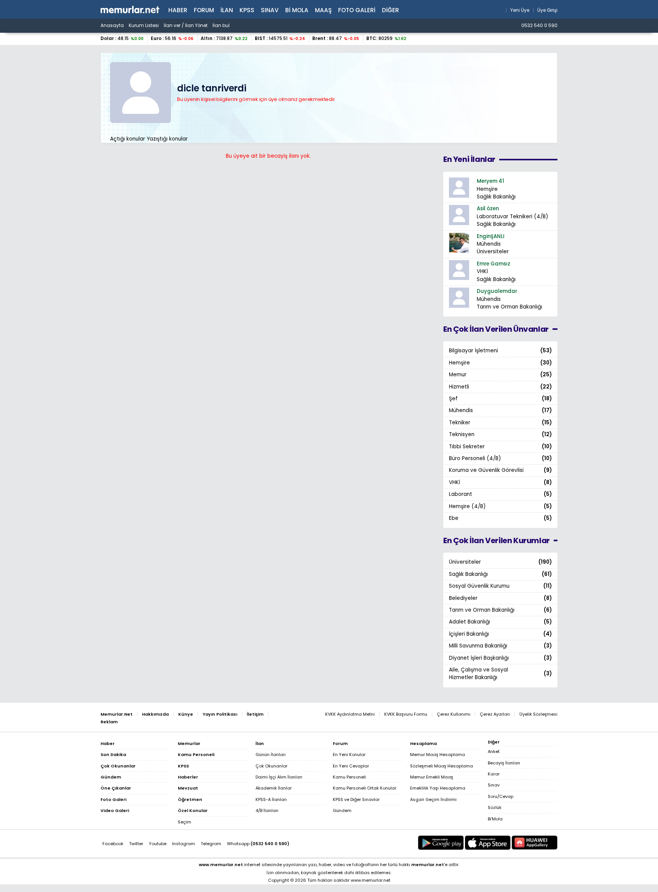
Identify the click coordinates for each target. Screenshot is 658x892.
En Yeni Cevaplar (351, 766)
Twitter (136, 844)
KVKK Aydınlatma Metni (350, 714)
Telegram (211, 844)
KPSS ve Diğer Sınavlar (356, 799)
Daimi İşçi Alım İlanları (279, 777)
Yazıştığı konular (167, 138)
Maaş (323, 10)
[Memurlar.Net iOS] (488, 843)
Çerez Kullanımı (453, 714)
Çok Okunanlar (271, 766)
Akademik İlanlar (274, 788)
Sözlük (494, 807)
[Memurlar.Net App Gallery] (534, 843)
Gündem (342, 810)
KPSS (247, 10)
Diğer (390, 10)
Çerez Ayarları (495, 714)
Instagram (183, 844)
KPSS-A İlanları (271, 799)
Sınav (270, 10)
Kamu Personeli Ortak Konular (364, 788)
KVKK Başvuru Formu (405, 714)
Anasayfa (112, 25)
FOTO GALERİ (356, 10)
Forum (204, 10)
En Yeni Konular (349, 754)
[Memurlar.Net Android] (441, 843)
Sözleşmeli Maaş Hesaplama (441, 766)
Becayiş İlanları (504, 763)
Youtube (157, 844)
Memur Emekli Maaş (431, 777)
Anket (494, 751)
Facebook (112, 844)
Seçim (184, 822)
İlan (226, 10)
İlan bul (221, 25)
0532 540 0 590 (539, 25)
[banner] (130, 9)
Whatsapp (258, 844)
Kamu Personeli (349, 777)
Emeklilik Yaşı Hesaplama (437, 788)
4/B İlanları (267, 810)
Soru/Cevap (500, 796)
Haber (177, 10)
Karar (494, 774)
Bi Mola (296, 10)
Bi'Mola (495, 819)
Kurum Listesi (144, 25)
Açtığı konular (127, 138)
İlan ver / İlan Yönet (186, 25)
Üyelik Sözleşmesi (538, 714)
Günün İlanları (271, 754)
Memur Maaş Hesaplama (437, 754)
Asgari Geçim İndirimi (433, 799)
